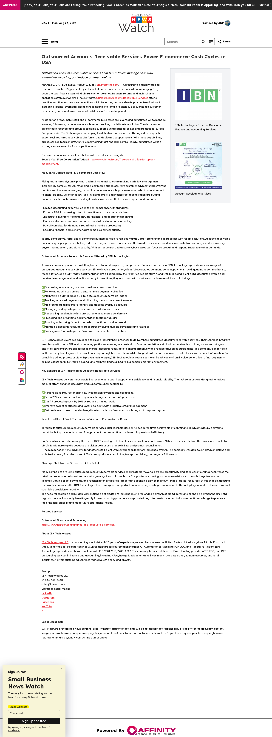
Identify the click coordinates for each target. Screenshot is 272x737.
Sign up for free (34, 721)
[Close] (61, 668)
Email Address (18, 706)
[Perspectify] (22, 364)
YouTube (47, 606)
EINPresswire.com (107, 84)
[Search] (203, 41)
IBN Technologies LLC (55, 542)
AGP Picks (10, 5)
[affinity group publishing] (22, 372)
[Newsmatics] (22, 380)
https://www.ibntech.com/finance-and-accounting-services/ (79, 524)
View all (264, 4)
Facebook (48, 602)
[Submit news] (22, 357)
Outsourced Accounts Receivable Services (122, 97)
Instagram (48, 597)
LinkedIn (47, 593)
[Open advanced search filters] (211, 41)
